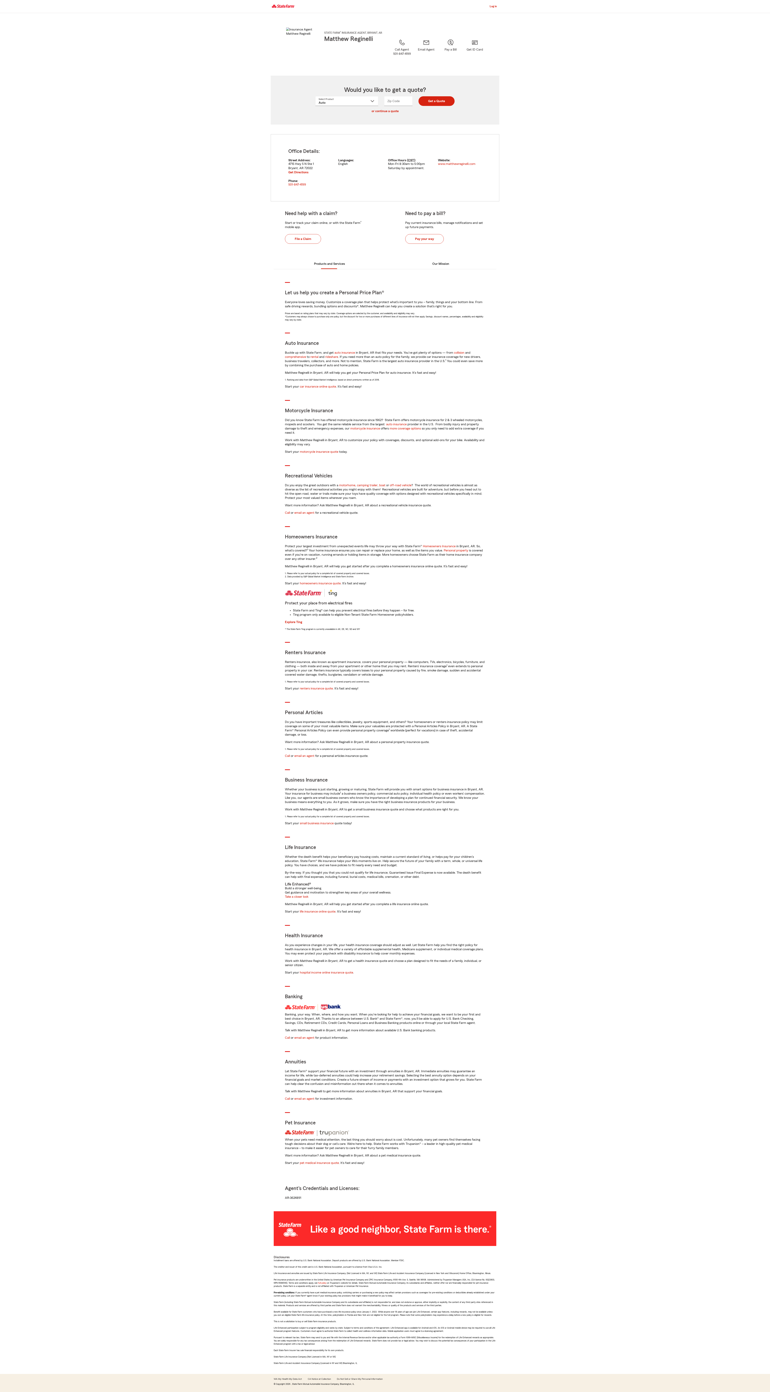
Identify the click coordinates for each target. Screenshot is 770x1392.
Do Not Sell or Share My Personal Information (360, 1379)
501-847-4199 (297, 184)
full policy (322, 1283)
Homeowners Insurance (439, 546)
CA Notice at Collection (319, 1379)
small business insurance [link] (317, 823)
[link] (426, 52)
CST (411, 160)
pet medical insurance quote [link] (319, 1163)
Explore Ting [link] (293, 622)
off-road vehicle (400, 485)
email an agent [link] (304, 512)
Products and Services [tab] (329, 263)
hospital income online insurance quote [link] (326, 972)
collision (459, 352)
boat (382, 485)
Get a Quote (436, 101)
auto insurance (344, 352)
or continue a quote (385, 111)
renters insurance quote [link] (316, 688)
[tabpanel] (385, 167)
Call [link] (287, 512)
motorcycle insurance (365, 428)
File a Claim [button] (303, 239)
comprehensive (295, 356)
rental (314, 356)
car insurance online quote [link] (318, 386)
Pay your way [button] (424, 239)
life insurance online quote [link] (317, 911)
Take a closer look (296, 896)
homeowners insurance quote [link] (320, 583)
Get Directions (298, 172)
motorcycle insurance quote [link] (319, 451)
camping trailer (367, 485)
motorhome (347, 485)
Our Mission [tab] (440, 263)
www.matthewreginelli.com (456, 163)
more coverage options (405, 428)
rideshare (331, 356)
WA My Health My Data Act (288, 1379)
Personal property (456, 550)
